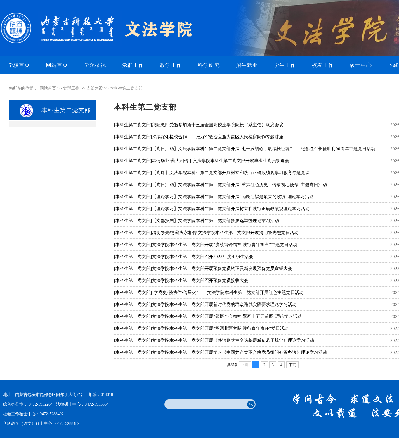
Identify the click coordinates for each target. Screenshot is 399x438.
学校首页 (19, 65)
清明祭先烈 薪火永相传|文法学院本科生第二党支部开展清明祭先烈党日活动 (225, 232)
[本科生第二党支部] (133, 124)
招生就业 (247, 65)
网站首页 (57, 65)
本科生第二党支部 (126, 88)
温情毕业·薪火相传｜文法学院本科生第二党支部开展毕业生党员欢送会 (220, 160)
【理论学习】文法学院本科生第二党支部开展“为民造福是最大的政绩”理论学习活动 (233, 196)
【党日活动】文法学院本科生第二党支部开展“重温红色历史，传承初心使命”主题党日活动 (239, 184)
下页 (292, 365)
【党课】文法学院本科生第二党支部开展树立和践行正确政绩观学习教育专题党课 (231, 172)
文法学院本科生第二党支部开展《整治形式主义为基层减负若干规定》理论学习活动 (233, 340)
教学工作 (171, 65)
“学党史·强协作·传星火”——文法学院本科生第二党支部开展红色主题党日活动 (227, 292)
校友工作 (323, 65)
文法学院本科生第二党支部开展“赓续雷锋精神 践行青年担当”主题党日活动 (224, 244)
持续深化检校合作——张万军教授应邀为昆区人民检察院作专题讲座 (217, 136)
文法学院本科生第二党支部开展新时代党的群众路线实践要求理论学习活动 (224, 304)
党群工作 (133, 65)
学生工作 (285, 65)
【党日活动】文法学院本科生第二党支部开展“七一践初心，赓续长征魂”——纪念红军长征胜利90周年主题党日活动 (263, 148)
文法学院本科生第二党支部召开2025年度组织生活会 (202, 256)
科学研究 (209, 65)
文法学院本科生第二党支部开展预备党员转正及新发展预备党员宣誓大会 (222, 268)
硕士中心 (361, 65)
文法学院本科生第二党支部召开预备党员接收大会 (200, 280)
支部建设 (94, 88)
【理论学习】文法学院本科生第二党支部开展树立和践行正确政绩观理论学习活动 (231, 208)
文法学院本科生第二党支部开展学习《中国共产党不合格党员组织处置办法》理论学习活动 (239, 352)
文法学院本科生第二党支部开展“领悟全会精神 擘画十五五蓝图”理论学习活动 (227, 316)
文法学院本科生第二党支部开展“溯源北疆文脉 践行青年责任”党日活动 (220, 328)
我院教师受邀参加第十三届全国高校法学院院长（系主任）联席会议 (217, 124)
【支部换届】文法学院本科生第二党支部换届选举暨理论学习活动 (215, 220)
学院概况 (95, 65)
